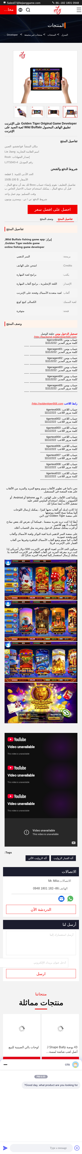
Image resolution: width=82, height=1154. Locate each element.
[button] (75, 112)
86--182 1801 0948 (67, 2)
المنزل (64, 35)
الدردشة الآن (41, 909)
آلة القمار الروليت (63, 858)
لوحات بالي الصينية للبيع (24, 1047)
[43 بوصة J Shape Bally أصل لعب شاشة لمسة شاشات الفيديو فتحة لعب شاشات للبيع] (60, 1029)
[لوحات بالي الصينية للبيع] (21, 1029)
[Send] (5, 1148)
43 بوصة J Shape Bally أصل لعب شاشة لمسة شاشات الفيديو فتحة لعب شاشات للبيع (61, 1050)
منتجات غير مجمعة (33, 35)
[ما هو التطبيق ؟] (70, 899)
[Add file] (77, 1148)
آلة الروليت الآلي (37, 858)
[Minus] (5, 1064)
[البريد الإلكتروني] (61, 898)
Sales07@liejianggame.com (23, 2)
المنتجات (51, 35)
